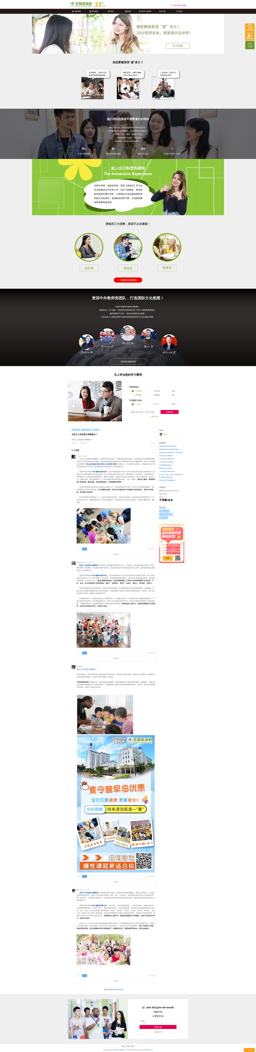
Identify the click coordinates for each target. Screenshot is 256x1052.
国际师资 (128, 11)
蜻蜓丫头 (79, 890)
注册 (121, 989)
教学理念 (111, 11)
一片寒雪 (79, 456)
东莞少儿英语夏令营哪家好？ (89, 565)
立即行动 (158, 1027)
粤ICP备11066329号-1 (120, 1050)
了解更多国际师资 (128, 361)
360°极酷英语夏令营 (99, 471)
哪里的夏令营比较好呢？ (165, 468)
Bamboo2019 (80, 562)
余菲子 (165, 434)
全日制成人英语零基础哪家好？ (167, 480)
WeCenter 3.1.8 (148, 1050)
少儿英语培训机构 (86, 430)
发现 (123, 1046)
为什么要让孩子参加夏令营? (166, 462)
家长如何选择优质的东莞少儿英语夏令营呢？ (102, 464)
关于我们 (179, 11)
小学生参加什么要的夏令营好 (167, 459)
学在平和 (162, 11)
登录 (116, 989)
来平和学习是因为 (145, 11)
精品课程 (77, 11)
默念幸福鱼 (80, 666)
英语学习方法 (75, 430)
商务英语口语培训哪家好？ (166, 455)
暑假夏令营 (96, 430)
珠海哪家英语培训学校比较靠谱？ (168, 446)
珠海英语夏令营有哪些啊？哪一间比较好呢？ (171, 452)
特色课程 (95, 11)
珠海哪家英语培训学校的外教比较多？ (169, 449)
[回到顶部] (250, 45)
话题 (128, 1046)
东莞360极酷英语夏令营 (165, 465)
